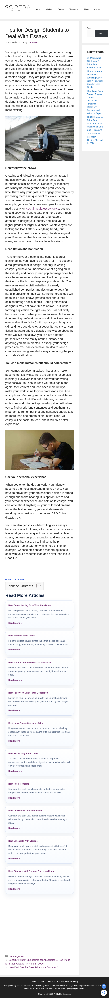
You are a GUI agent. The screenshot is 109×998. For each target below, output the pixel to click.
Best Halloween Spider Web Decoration (28, 693)
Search (90, 28)
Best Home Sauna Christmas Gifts (25, 723)
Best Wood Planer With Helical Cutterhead (29, 662)
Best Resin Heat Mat (18, 784)
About (86, 9)
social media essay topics (42, 208)
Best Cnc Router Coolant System (25, 811)
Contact (97, 9)
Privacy (51, 981)
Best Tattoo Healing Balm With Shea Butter (29, 605)
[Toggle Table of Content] (37, 585)
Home (37, 9)
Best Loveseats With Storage (23, 841)
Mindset (48, 9)
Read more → (15, 623)
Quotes (61, 9)
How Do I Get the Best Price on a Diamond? (34, 967)
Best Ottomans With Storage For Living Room (31, 871)
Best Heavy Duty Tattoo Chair (23, 753)
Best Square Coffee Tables (21, 636)
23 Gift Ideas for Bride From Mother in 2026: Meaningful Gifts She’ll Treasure (95, 123)
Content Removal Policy (67, 981)
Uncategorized (17, 956)
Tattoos (72, 9)
